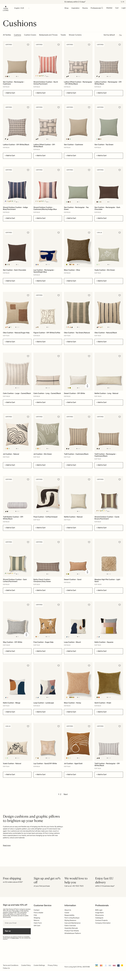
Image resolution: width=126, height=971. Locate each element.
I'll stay (63, 501)
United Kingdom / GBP (63, 486)
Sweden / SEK (63, 494)
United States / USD (63, 482)
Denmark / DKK (63, 490)
